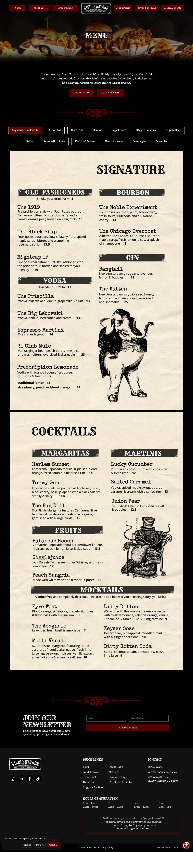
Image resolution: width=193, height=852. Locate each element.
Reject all (27, 845)
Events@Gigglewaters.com (133, 829)
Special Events (172, 8)
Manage (40, 845)
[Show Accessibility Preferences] (186, 845)
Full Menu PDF (110, 93)
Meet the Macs (113, 141)
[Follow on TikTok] (38, 778)
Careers (114, 772)
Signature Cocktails (25, 130)
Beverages (139, 141)
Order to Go (90, 777)
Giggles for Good (93, 787)
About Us (38, 8)
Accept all (53, 845)
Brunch (97, 130)
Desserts (161, 141)
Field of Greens (85, 141)
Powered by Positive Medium (170, 848)
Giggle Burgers (146, 130)
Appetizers (119, 130)
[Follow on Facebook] (29, 778)
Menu (18, 8)
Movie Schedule (146, 8)
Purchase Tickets (120, 782)
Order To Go (81, 93)
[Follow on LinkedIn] (21, 778)
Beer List (77, 130)
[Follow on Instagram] (12, 778)
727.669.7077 (155, 767)
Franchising (65, 8)
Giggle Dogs (173, 130)
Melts (29, 141)
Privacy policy (52, 838)
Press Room (116, 767)
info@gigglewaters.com (162, 772)
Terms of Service (88, 848)
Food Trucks (123, 8)
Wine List (55, 130)
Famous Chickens (54, 141)
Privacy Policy (105, 848)
